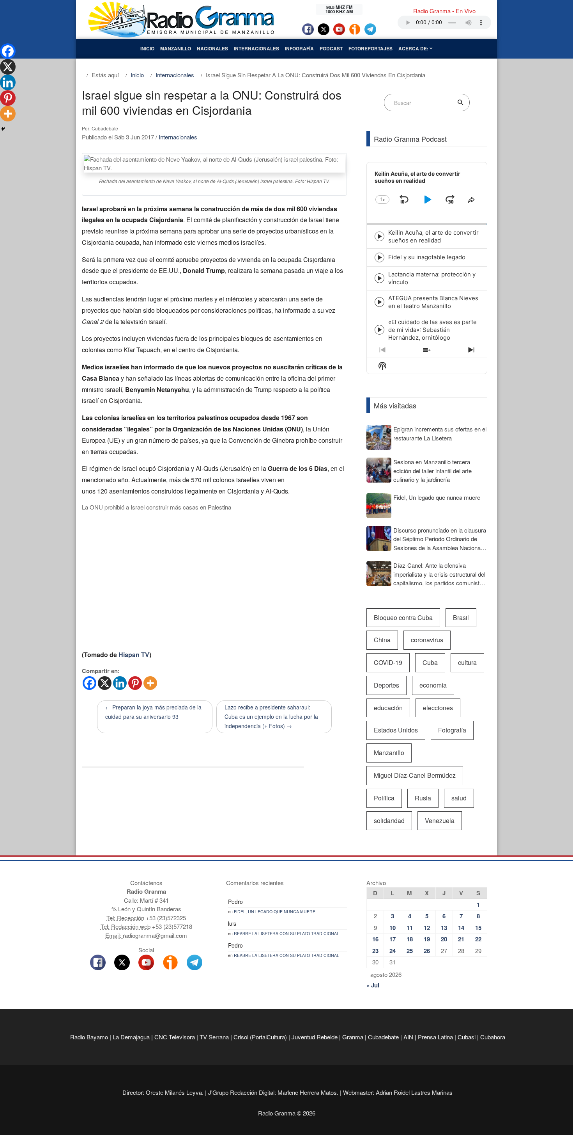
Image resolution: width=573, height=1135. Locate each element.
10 (392, 927)
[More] (150, 683)
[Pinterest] (135, 683)
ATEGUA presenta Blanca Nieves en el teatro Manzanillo (433, 302)
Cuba (430, 662)
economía (433, 685)
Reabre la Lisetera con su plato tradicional (286, 933)
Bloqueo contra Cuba (403, 617)
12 (427, 927)
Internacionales (256, 48)
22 (478, 939)
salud (459, 797)
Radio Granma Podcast (410, 139)
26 (427, 950)
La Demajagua (131, 1037)
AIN (408, 1037)
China (382, 639)
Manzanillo (175, 48)
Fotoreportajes (370, 48)
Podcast (331, 48)
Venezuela (440, 820)
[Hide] (3, 129)
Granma (352, 1037)
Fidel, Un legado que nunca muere (274, 911)
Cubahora (492, 1037)
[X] (104, 683)
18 (410, 939)
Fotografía (452, 729)
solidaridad (389, 820)
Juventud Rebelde (315, 1037)
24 (392, 950)
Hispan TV (133, 654)
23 (375, 950)
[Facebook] (89, 683)
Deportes (386, 685)
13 (444, 927)
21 (461, 939)
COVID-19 (388, 662)
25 (410, 950)
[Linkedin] (120, 683)
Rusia (423, 797)
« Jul (372, 985)
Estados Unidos (396, 729)
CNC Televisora (174, 1037)
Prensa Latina (435, 1037)
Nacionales (212, 48)
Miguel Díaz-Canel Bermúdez (415, 775)
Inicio (147, 48)
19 (427, 939)
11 (410, 927)
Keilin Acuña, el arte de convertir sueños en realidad (433, 236)
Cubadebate (383, 1037)
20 (444, 939)
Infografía (299, 48)
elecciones (438, 707)
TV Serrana (214, 1037)
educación (388, 707)
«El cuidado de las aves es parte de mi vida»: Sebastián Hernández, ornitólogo (432, 329)
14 (461, 927)
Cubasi (467, 1037)
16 (375, 939)
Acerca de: (414, 48)
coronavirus (427, 639)
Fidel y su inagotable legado (426, 257)
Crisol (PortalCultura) (260, 1037)
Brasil (461, 617)
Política (384, 797)
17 (392, 939)
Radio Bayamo (89, 1037)
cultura (467, 662)
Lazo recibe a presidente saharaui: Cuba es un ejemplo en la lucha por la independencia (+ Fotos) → (271, 716)
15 (478, 927)
